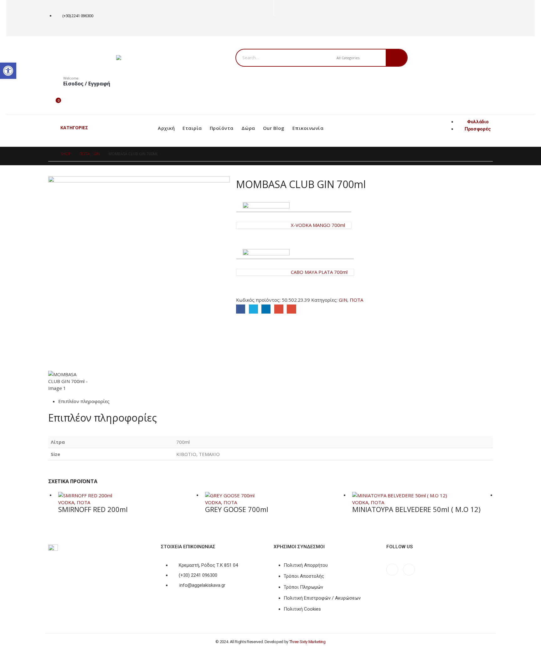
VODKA (66, 502)
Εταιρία (192, 128)
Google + (278, 309)
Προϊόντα (222, 128)
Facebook (240, 309)
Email (291, 309)
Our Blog (274, 128)
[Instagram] (290, 26)
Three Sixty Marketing (307, 641)
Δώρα (248, 128)
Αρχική (166, 128)
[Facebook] (279, 26)
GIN (343, 300)
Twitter (253, 309)
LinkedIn (265, 309)
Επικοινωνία (308, 128)
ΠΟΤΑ (356, 300)
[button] (8, 71)
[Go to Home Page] (50, 154)
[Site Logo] (155, 57)
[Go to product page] (128, 495)
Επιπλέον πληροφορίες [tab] (84, 401)
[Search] (396, 57)
